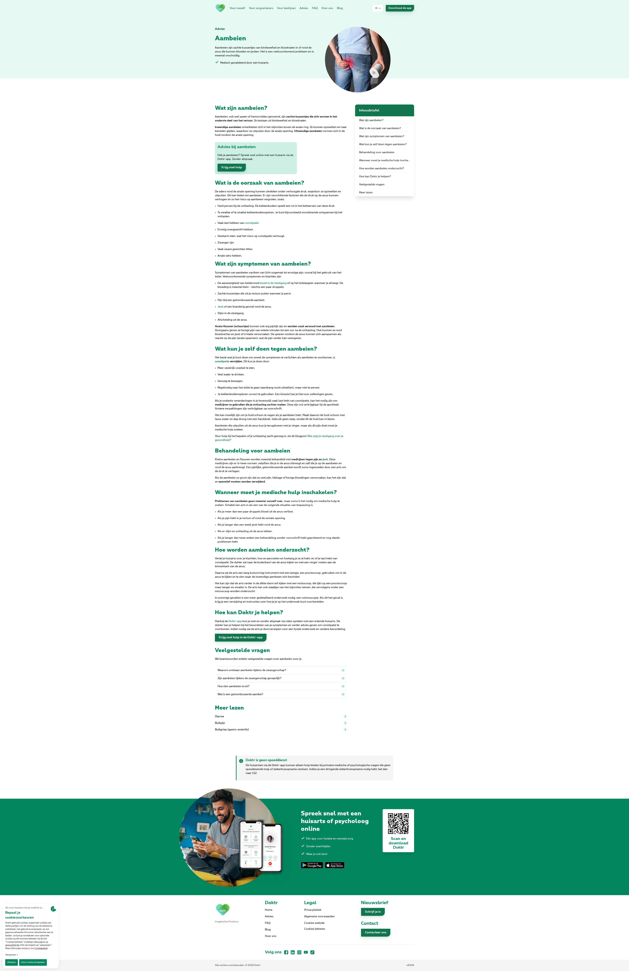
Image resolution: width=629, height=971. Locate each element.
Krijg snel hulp (231, 167)
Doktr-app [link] (235, 621)
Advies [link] (304, 8)
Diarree (219, 716)
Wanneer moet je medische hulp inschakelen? (386, 160)
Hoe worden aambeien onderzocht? (381, 168)
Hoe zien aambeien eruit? (233, 686)
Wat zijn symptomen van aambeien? (381, 136)
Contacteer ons (375, 932)
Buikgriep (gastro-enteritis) (232, 729)
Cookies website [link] (314, 923)
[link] (220, 8)
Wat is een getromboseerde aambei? (240, 694)
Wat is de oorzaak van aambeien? (380, 128)
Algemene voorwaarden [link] (319, 916)
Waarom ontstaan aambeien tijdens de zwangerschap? (252, 670)
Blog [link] (340, 8)
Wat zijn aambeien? (371, 120)
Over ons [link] (327, 8)
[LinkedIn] (293, 952)
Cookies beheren (314, 929)
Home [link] (268, 910)
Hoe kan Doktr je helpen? (375, 176)
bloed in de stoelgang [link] (273, 283)
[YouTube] (306, 952)
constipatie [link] (252, 223)
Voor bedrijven (286, 8)
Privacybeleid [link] (312, 910)
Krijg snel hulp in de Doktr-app (241, 637)
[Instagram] (299, 952)
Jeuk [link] (220, 306)
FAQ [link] (315, 8)
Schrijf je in (373, 911)
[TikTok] (312, 952)
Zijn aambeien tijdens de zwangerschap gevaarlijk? (249, 678)
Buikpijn (220, 723)
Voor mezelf (237, 8)
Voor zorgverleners (261, 8)
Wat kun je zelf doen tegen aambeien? (383, 144)
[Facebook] (286, 952)
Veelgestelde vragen (371, 184)
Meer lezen (366, 192)
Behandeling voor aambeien (376, 152)
